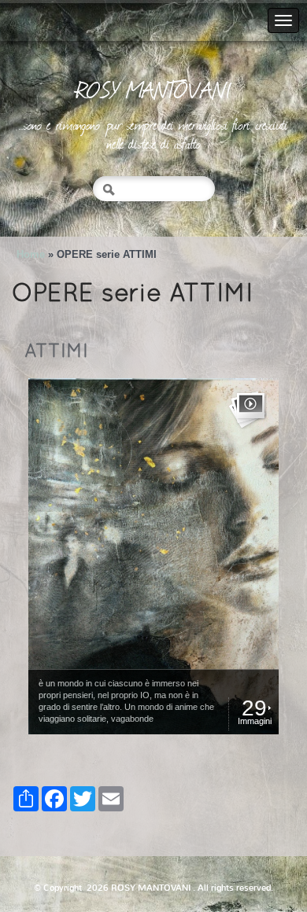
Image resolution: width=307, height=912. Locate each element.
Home (31, 254)
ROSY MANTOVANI (153, 89)
